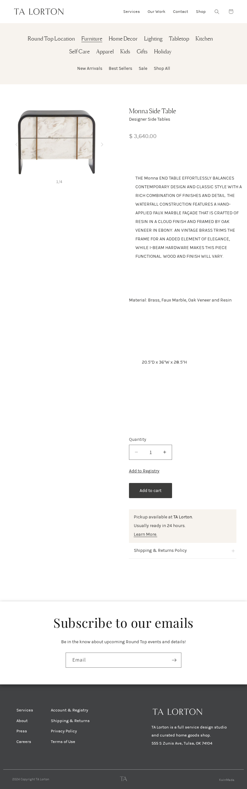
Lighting (153, 39)
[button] (217, 12)
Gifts (142, 52)
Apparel (105, 52)
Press (21, 731)
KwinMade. (227, 780)
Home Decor (123, 39)
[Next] (102, 143)
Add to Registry (144, 471)
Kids (125, 52)
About (22, 721)
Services (24, 710)
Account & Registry (69, 710)
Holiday (162, 52)
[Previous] (17, 143)
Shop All (162, 68)
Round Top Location (51, 39)
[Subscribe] (174, 660)
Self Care (79, 52)
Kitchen (204, 39)
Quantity (137, 439)
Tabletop (179, 39)
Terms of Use (63, 741)
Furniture (91, 39)
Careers (23, 741)
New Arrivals (89, 68)
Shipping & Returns (70, 721)
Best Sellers (120, 68)
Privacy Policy (64, 731)
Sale (143, 68)
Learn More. (145, 534)
